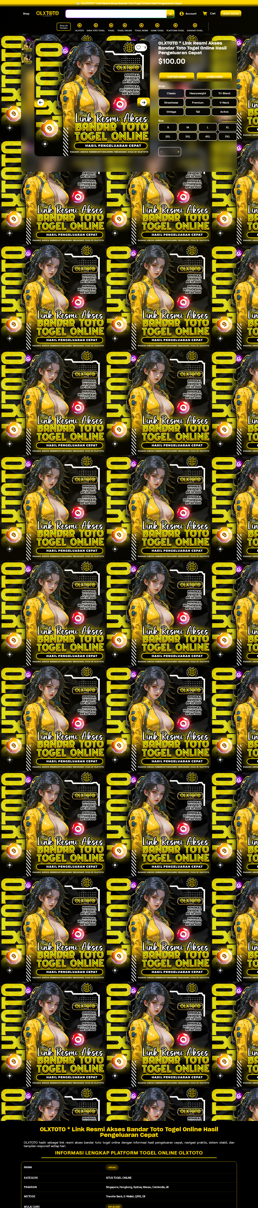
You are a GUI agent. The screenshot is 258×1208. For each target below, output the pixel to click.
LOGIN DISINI (214, 76)
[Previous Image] (40, 102)
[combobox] (116, 14)
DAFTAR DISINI (176, 76)
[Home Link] (47, 14)
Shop (26, 13)
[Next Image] (143, 102)
